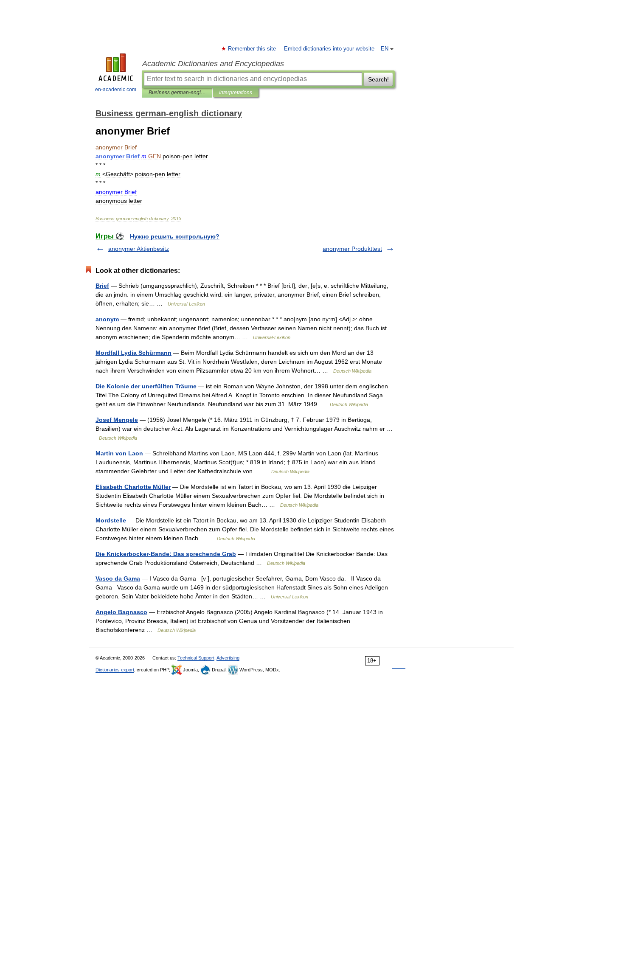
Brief (102, 285)
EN (384, 49)
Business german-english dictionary (177, 92)
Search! (378, 79)
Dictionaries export (115, 669)
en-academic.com (115, 90)
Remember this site (252, 49)
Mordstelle (111, 520)
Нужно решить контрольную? (174, 236)
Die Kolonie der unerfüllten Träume (146, 386)
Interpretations (235, 92)
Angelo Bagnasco (121, 612)
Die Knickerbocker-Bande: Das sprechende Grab (166, 553)
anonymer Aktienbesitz (138, 248)
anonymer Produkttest (352, 248)
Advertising (227, 657)
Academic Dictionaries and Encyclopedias (213, 63)
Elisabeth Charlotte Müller (133, 486)
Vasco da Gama (118, 578)
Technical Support (195, 657)
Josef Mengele (117, 419)
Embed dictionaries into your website (329, 49)
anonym (107, 319)
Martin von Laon (119, 453)
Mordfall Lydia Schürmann (133, 352)
